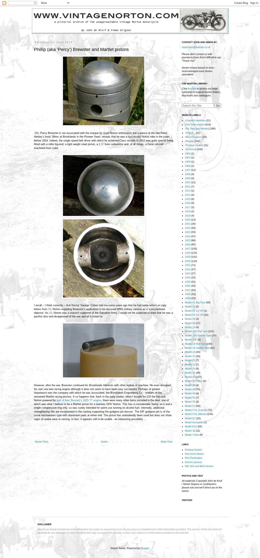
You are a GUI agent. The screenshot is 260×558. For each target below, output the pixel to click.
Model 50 (190, 397)
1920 (188, 219)
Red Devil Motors (194, 453)
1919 (188, 215)
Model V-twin (192, 434)
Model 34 (190, 385)
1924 (188, 236)
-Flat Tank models (194, 124)
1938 (188, 294)
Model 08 (190, 319)
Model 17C (191, 339)
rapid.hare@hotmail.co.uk (196, 47)
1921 (188, 223)
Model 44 (190, 393)
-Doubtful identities (195, 120)
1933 (188, 273)
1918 (188, 211)
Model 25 (190, 372)
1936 (188, 285)
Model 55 (190, 401)
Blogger (145, 548)
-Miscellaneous (193, 137)
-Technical (190, 149)
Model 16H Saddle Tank (198, 335)
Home (104, 441)
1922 (188, 228)
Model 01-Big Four (195, 302)
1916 (188, 203)
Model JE (190, 430)
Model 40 (190, 389)
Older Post (166, 441)
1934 (188, 277)
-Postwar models (194, 145)
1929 (188, 256)
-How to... (190, 132)
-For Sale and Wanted (197, 128)
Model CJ (190, 406)
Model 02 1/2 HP (194, 310)
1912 (188, 186)
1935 (188, 281)
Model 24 (190, 368)
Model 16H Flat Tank (196, 331)
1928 (188, 252)
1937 (188, 290)
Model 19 (190, 352)
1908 (188, 174)
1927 (188, 248)
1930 (188, 261)
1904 (188, 157)
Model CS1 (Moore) (196, 414)
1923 (188, 232)
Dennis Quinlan (193, 462)
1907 (188, 170)
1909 (188, 178)
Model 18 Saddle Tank (197, 348)
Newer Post (41, 441)
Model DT (190, 418)
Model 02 (190, 306)
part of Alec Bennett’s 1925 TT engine (79, 400)
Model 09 (190, 323)
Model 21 (190, 360)
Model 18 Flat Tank (195, 344)
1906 (188, 166)
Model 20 (190, 356)
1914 (188, 195)
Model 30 (190, 377)
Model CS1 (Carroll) (196, 410)
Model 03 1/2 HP (194, 314)
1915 (188, 199)
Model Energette (194, 422)
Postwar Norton (193, 449)
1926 (188, 244)
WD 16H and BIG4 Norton (199, 466)
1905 (188, 161)
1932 (188, 269)
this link (192, 88)
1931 (188, 265)
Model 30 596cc (194, 381)
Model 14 (190, 327)
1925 (188, 240)
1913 (188, 190)
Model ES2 (191, 426)
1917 (188, 207)
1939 (188, 298)
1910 (188, 182)
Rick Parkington (193, 458)
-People (189, 141)
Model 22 (190, 364)
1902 (188, 153)
